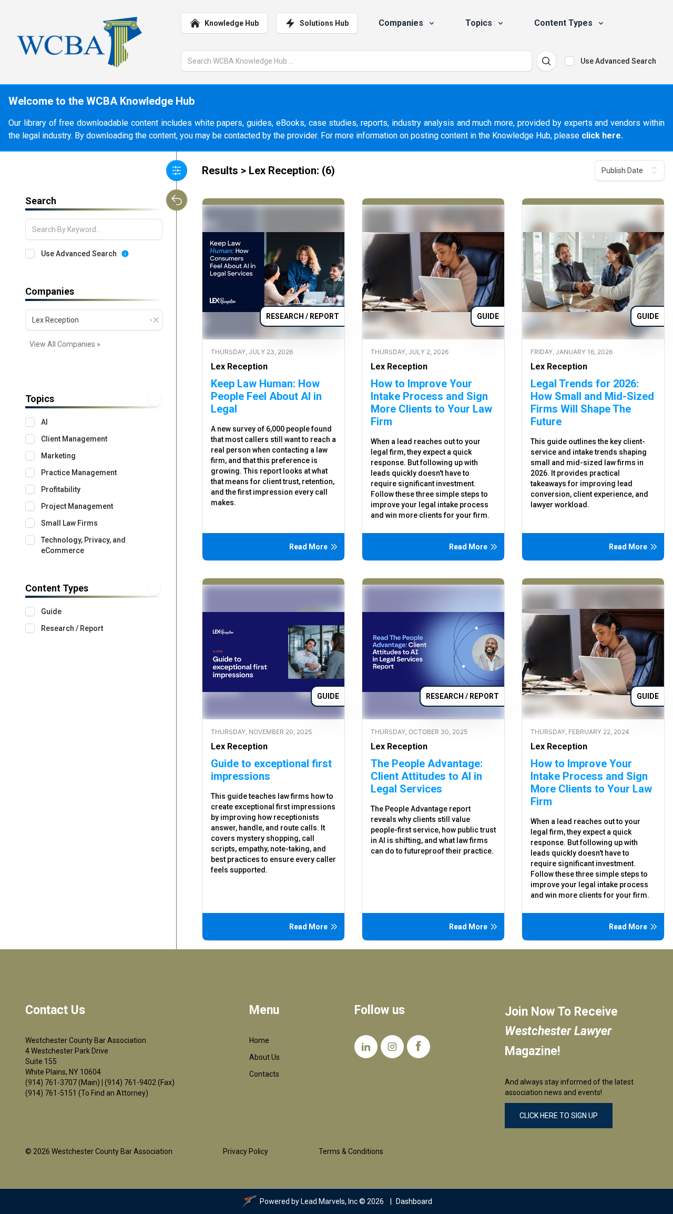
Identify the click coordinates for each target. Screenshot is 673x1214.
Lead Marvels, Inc (329, 1201)
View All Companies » (64, 344)
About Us (264, 1057)
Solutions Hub (324, 23)
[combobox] (93, 319)
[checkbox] (569, 61)
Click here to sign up (558, 1115)
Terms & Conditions (351, 1151)
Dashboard (414, 1201)
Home (259, 1040)
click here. (602, 136)
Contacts (264, 1074)
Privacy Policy (245, 1151)
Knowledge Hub (232, 23)
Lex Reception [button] (239, 367)
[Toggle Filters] (176, 170)
